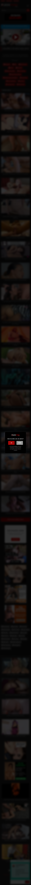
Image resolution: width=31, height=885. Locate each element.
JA (11, 442)
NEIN (19, 442)
